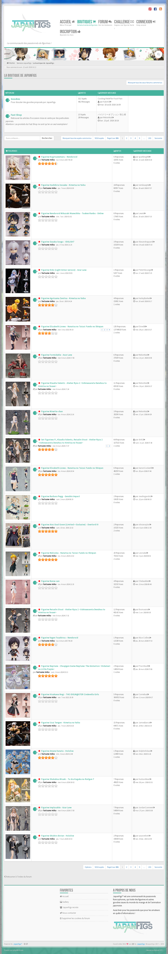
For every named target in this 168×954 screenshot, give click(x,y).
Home (12, 63)
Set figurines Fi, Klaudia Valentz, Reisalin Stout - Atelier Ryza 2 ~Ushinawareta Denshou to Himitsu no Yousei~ (70, 441)
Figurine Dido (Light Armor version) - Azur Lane (63, 270)
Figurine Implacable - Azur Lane (56, 807)
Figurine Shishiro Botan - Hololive (57, 835)
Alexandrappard (146, 241)
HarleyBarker (144, 298)
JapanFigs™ (17, 944)
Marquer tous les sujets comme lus (77, 138)
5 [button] (139, 138)
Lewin (141, 213)
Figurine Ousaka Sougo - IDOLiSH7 (57, 241)
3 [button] (130, 138)
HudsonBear (144, 779)
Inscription (68, 31)
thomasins (143, 609)
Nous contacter (69, 913)
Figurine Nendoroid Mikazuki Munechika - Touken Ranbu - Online (72, 213)
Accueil (66, 22)
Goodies (15, 98)
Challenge (122, 22)
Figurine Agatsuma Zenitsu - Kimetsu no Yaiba (63, 298)
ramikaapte (144, 185)
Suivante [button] (158, 138)
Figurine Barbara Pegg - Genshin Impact (60, 496)
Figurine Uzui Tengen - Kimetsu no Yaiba (60, 722)
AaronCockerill (145, 468)
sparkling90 (144, 156)
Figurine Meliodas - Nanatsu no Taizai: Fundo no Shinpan (68, 553)
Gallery (65, 902)
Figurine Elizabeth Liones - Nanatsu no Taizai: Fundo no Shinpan (72, 326)
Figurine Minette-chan (52, 411)
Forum (103, 22)
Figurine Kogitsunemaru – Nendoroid (59, 156)
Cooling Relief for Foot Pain (110, 98)
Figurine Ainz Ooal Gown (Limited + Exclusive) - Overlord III (69, 524)
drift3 (141, 439)
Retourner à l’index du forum (19, 876)
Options (88, 867)
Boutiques (85, 22)
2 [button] (126, 138)
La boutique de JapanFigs (43, 63)
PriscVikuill (143, 666)
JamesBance (144, 722)
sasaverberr (144, 835)
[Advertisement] (146, 113)
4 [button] (135, 138)
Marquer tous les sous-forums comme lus (145, 82)
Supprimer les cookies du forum (76, 918)
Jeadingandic (145, 496)
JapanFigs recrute (70, 907)
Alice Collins (144, 637)
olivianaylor (144, 524)
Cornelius (143, 694)
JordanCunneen (146, 807)
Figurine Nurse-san (50, 581)
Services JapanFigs (24, 63)
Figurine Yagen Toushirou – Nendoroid (59, 637)
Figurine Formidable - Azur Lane (56, 354)
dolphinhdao (144, 751)
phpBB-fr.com (18, 950)
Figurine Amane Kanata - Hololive (57, 751)
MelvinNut (107, 117)
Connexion (144, 22)
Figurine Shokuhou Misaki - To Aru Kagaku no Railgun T (67, 779)
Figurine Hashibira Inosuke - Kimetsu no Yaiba (63, 185)
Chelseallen (144, 581)
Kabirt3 (106, 101)
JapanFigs (141, 944)
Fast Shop (16, 114)
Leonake (142, 553)
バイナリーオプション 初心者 (112, 114)
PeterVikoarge (145, 270)
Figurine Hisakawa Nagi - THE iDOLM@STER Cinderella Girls (70, 694)
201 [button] (149, 138)
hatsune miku (48, 159)
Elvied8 (142, 326)
